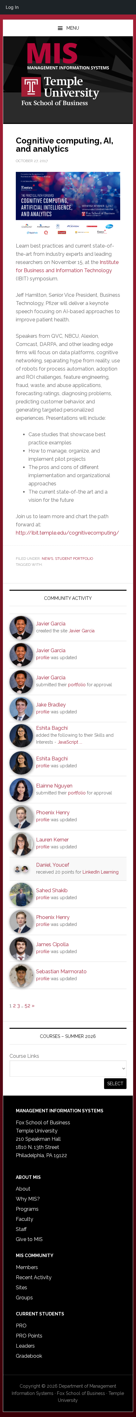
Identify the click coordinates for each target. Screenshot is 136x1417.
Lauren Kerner (52, 840)
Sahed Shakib (52, 890)
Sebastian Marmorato (61, 972)
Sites (21, 1288)
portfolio (77, 684)
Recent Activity (34, 1277)
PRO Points (29, 1336)
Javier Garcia (50, 624)
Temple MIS (68, 57)
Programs (27, 1209)
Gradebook (29, 1356)
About (23, 1189)
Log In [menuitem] (12, 7)
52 (27, 1006)
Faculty (24, 1219)
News (47, 558)
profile (42, 657)
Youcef (61, 865)
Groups (24, 1298)
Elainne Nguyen (54, 786)
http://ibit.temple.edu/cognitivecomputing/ (67, 533)
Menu (72, 28)
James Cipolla (52, 944)
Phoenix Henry (53, 813)
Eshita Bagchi (52, 728)
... (80, 742)
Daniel (43, 865)
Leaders (25, 1346)
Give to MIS (29, 1239)
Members (27, 1267)
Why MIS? (28, 1199)
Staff (21, 1229)
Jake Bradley (51, 705)
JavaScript (68, 742)
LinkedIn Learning (101, 872)
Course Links (24, 1056)
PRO (21, 1326)
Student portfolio (74, 558)
